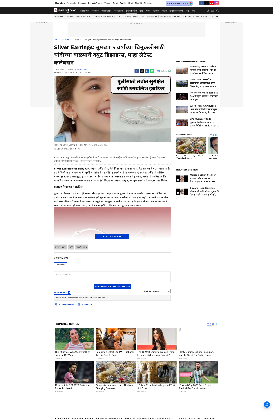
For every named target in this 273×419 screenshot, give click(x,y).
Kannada (82, 3)
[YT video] (211, 3)
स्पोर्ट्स (164, 11)
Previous (212, 16)
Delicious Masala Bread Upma (131, 16)
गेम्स (193, 11)
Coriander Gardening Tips (105, 16)
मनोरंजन (95, 11)
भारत (148, 11)
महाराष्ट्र (156, 11)
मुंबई (141, 11)
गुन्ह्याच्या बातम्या (176, 11)
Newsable (71, 3)
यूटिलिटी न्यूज (131, 11)
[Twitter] (206, 3)
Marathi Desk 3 (82, 69)
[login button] (209, 11)
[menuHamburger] (212, 10)
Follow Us (165, 71)
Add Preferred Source (177, 3)
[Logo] (66, 10)
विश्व (187, 11)
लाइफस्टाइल (106, 11)
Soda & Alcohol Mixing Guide (79, 16)
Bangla (123, 3)
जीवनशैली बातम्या (81, 247)
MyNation (148, 3)
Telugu (107, 3)
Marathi (138, 3)
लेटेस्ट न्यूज (84, 11)
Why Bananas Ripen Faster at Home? (175, 16)
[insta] (216, 3)
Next (217, 16)
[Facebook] (201, 3)
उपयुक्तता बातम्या (60, 247)
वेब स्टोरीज (118, 11)
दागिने (71, 247)
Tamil (115, 3)
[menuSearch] (217, 11)
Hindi (130, 3)
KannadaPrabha (95, 3)
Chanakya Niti (151, 16)
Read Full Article (112, 237)
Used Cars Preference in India (206, 16)
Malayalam (60, 3)
